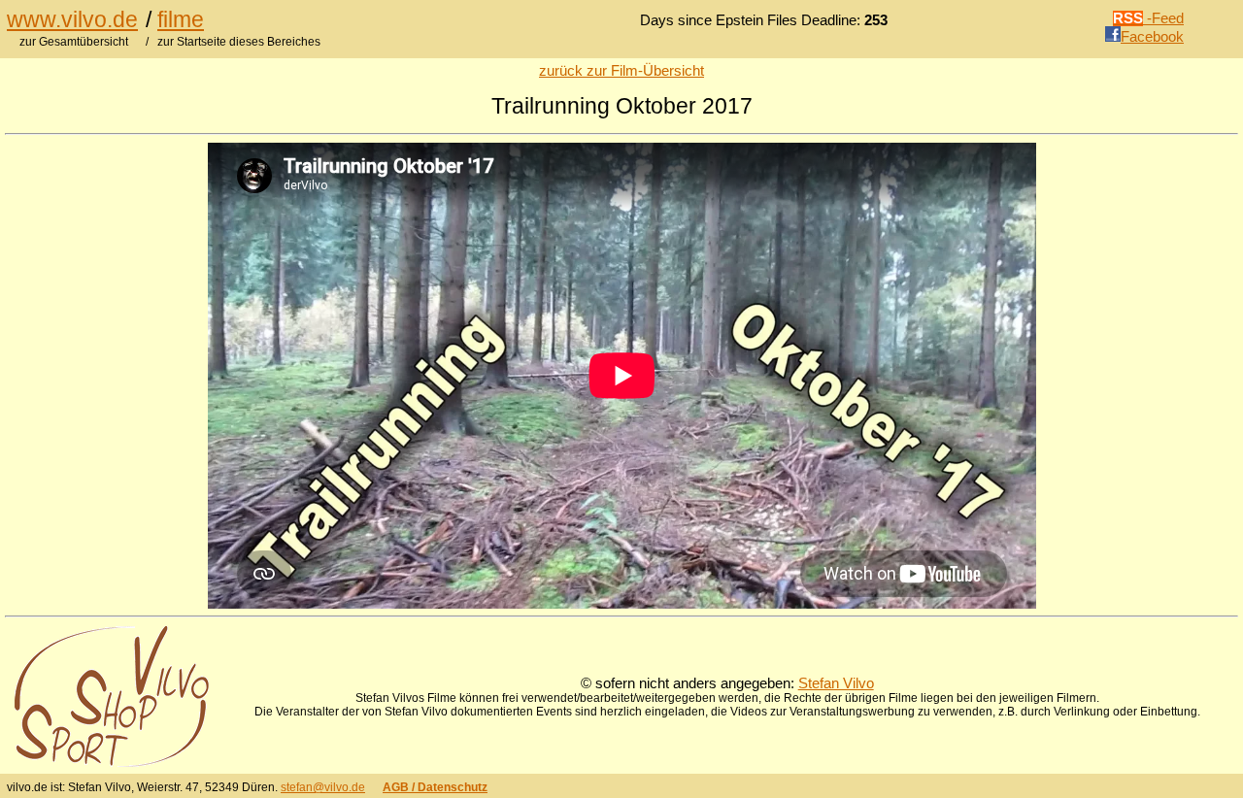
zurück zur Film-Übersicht (621, 71)
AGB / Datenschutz (435, 787)
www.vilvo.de (72, 19)
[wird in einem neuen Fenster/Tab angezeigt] (112, 762)
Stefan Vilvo (836, 683)
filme (180, 19)
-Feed (1148, 18)
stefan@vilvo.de (323, 787)
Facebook (1152, 37)
